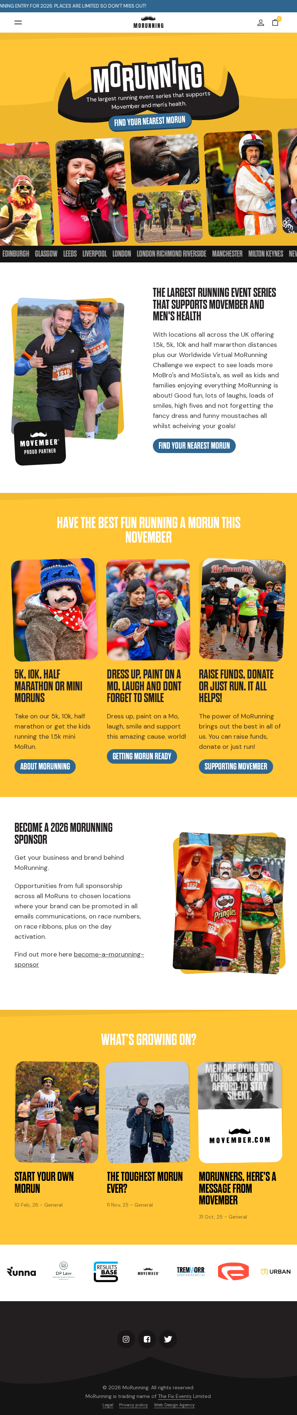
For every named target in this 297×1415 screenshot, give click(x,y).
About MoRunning (45, 766)
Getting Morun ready (142, 756)
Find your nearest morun (149, 121)
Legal (108, 1405)
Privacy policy (133, 1405)
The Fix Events (175, 1396)
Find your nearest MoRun (194, 446)
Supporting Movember (236, 766)
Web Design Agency (174, 1405)
